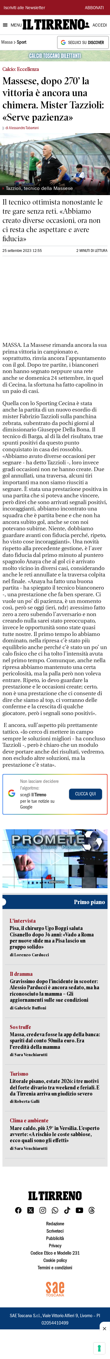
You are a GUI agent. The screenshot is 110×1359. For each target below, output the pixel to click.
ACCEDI (100, 26)
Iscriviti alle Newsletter (24, 8)
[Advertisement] (48, 301)
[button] (55, 858)
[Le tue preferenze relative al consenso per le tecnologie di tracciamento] (99, 1348)
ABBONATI (94, 8)
